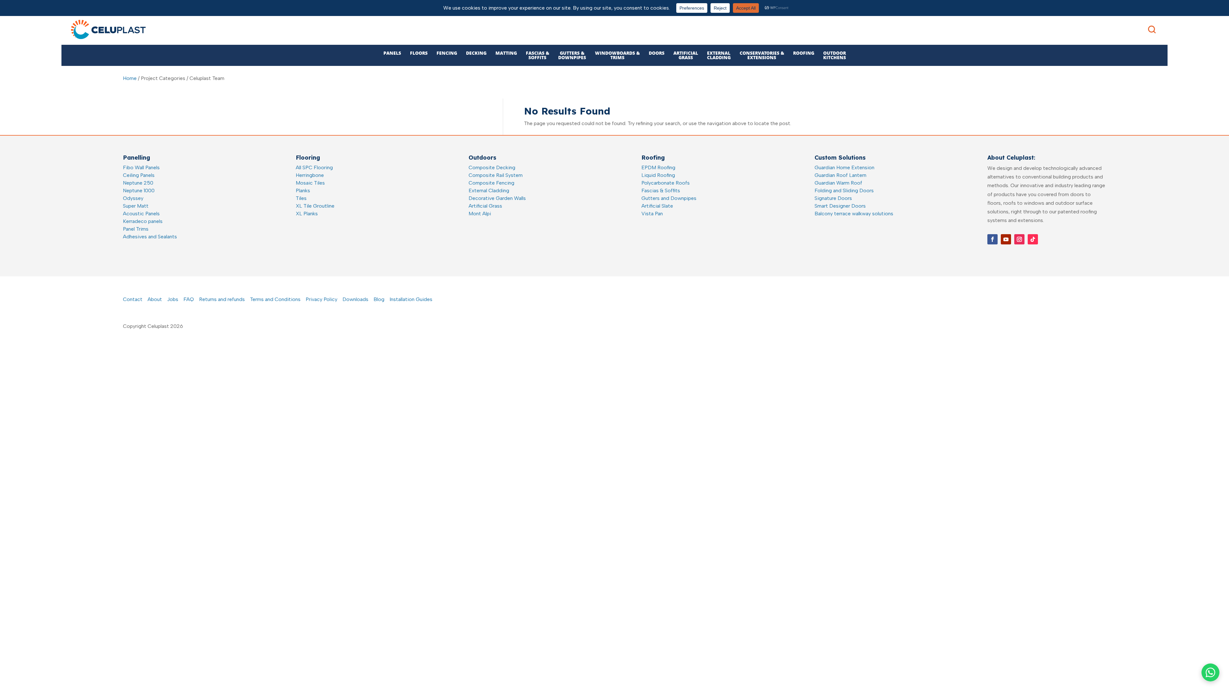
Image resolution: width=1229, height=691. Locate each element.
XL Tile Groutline (315, 206)
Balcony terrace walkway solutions (854, 213)
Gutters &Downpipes (572, 55)
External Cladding (489, 190)
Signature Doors (833, 198)
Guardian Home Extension (844, 167)
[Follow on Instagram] (1019, 239)
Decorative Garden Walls (497, 198)
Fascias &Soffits (537, 55)
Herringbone (310, 175)
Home (130, 78)
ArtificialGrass (685, 55)
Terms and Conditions (275, 299)
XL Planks (307, 213)
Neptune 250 (138, 183)
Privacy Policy (321, 299)
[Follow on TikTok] (1033, 239)
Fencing (447, 53)
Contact (132, 299)
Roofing (803, 53)
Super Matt (136, 206)
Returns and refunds (222, 299)
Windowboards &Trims (617, 55)
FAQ (188, 299)
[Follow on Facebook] (992, 239)
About (155, 299)
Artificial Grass (485, 206)
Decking (476, 53)
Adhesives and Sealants (150, 237)
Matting (506, 53)
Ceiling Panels (139, 175)
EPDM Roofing (658, 167)
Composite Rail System (496, 175)
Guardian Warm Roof (838, 183)
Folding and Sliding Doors (844, 190)
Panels (392, 53)
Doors (656, 53)
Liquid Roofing (658, 175)
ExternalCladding (719, 55)
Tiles (301, 198)
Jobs (172, 299)
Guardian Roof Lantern (840, 175)
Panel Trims (136, 229)
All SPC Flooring (314, 167)
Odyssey (133, 198)
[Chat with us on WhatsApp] (1210, 672)
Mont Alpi (480, 213)
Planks (303, 190)
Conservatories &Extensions (762, 55)
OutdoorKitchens (834, 55)
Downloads (355, 299)
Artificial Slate (657, 206)
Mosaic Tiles (310, 183)
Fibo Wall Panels (141, 167)
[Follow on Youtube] (1006, 239)
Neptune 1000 (139, 190)
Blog (379, 299)
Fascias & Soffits (660, 190)
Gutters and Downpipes (668, 198)
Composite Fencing (491, 183)
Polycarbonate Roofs (665, 183)
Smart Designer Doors (840, 206)
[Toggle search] (1152, 29)
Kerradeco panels (143, 221)
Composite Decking (492, 167)
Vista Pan (652, 213)
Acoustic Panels (141, 213)
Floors (419, 53)
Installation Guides (411, 299)
